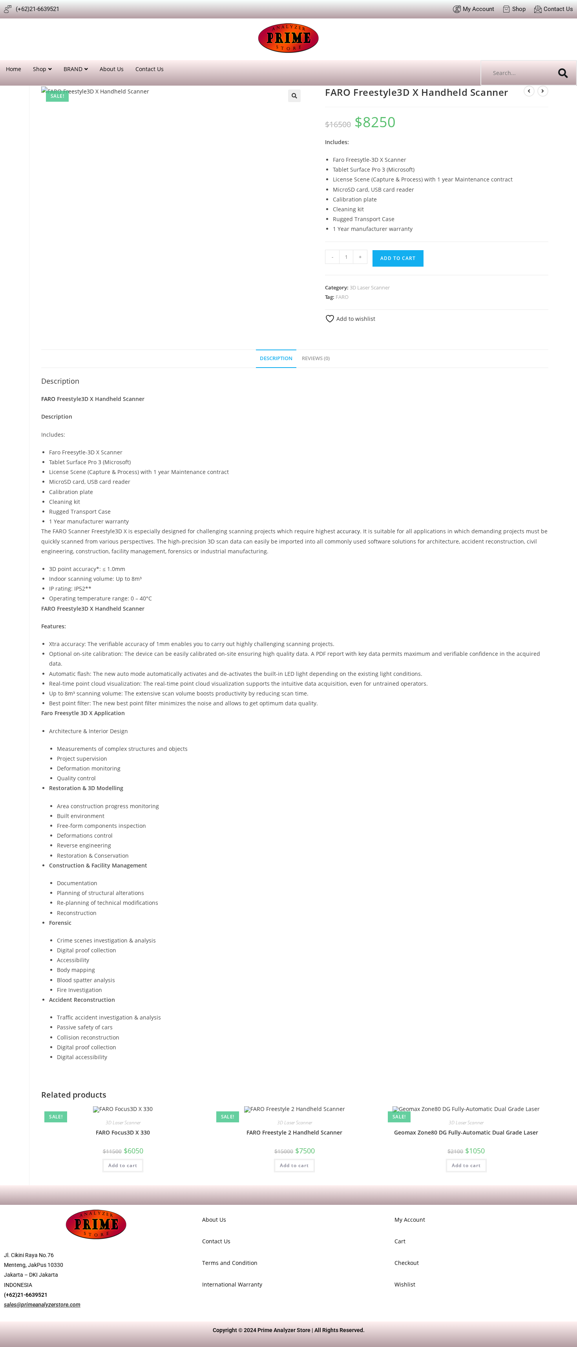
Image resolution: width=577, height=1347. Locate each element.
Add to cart (398, 258)
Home (13, 69)
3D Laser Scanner (370, 287)
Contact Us (149, 69)
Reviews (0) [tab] (316, 358)
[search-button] (563, 73)
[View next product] (542, 91)
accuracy (348, 531)
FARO (342, 296)
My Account (409, 1219)
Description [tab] (276, 358)
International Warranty (232, 1284)
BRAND (73, 69)
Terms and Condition (229, 1262)
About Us (112, 69)
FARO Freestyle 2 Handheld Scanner (294, 1132)
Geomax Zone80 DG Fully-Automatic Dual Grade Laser (466, 1132)
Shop (39, 69)
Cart (399, 1241)
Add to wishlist (355, 318)
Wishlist (404, 1284)
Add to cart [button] (122, 1165)
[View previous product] (529, 91)
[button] (294, 96)
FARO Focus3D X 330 (123, 1132)
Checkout (406, 1262)
